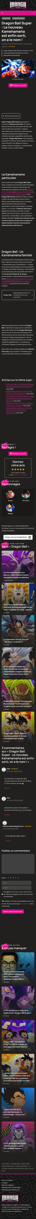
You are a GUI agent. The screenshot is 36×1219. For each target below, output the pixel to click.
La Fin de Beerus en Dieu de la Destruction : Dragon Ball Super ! (17, 1011)
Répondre (7, 788)
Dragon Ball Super (18, 18)
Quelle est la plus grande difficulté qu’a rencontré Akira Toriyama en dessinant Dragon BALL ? (14, 975)
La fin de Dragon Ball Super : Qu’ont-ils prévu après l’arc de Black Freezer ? (15, 1145)
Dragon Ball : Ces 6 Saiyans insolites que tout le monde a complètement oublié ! (15, 736)
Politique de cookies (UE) (10, 1190)
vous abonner (25, 904)
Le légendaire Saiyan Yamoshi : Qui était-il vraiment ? (16, 640)
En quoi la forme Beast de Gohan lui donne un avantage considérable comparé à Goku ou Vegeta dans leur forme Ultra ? (17, 670)
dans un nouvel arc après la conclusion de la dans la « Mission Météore (17, 281)
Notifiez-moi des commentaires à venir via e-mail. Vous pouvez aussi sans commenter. (18, 903)
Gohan (10, 500)
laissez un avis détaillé (20, 475)
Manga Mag (16, 1164)
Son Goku (25, 500)
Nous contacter (7, 1180)
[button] (33, 13)
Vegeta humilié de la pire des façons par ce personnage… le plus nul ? (14, 1112)
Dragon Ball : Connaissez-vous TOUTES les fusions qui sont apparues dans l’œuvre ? (16, 1044)
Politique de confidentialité (11, 1187)
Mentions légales (8, 1185)
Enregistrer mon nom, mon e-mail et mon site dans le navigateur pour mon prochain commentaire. (18, 894)
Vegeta (10, 513)
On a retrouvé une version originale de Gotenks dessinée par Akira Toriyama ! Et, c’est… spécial (18, 607)
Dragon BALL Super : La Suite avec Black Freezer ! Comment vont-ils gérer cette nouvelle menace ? (18, 703)
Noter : (4, 878)
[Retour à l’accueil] (18, 5)
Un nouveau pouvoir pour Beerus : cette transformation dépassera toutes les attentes (16, 575)
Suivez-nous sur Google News (16, 537)
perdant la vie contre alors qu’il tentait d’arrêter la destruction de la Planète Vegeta (18, 192)
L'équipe (5, 1183)
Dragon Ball (6, 18)
